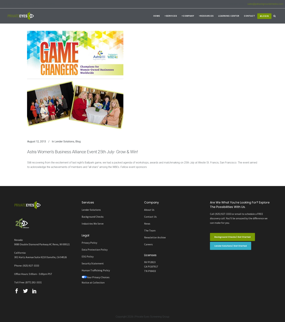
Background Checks (93, 216)
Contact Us (150, 216)
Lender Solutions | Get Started (230, 245)
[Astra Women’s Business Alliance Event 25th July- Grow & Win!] (75, 81)
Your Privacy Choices (98, 277)
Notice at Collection (93, 282)
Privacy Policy (89, 242)
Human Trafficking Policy (96, 270)
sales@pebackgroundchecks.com (265, 4)
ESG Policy (88, 256)
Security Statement (93, 263)
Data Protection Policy (95, 249)
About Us (149, 209)
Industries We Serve (93, 223)
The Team (150, 230)
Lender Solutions (64, 141)
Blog (78, 141)
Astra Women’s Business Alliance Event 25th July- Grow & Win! (82, 151)
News (147, 223)
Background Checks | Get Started (232, 237)
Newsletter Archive (155, 237)
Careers (148, 244)
